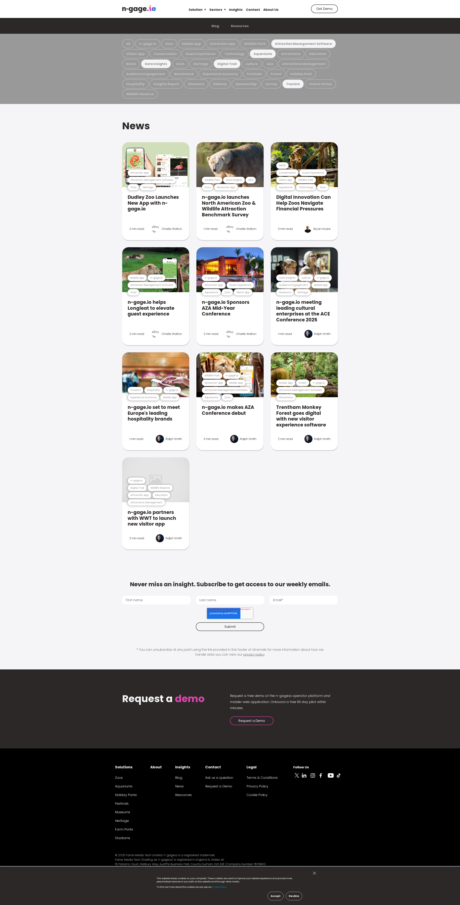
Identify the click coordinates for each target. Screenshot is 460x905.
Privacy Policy (257, 786)
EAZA (180, 64)
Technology (234, 54)
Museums (196, 84)
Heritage (200, 64)
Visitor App (135, 54)
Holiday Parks (126, 795)
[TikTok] (340, 777)
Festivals (254, 74)
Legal (252, 767)
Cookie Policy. (219, 886)
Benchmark (184, 74)
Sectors (215, 9)
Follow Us (301, 767)
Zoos (169, 43)
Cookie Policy (257, 795)
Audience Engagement (145, 74)
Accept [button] (275, 896)
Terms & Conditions (262, 777)
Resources (240, 26)
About (156, 767)
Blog (215, 26)
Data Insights (156, 64)
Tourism (293, 84)
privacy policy (253, 654)
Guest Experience (201, 54)
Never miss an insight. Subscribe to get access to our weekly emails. (230, 584)
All (128, 43)
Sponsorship (246, 84)
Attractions (290, 54)
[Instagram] (314, 777)
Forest (276, 74)
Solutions (123, 767)
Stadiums (122, 838)
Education (317, 54)
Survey (271, 84)
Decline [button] (294, 896)
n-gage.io (147, 43)
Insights (236, 9)
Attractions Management (304, 64)
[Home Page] (139, 8)
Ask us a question (219, 777)
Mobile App (191, 43)
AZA (270, 64)
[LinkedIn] (306, 777)
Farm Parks (124, 829)
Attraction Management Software (303, 43)
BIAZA (131, 64)
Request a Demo (251, 720)
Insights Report (166, 84)
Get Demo (324, 8)
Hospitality (135, 84)
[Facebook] (323, 777)
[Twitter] (297, 777)
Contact (253, 9)
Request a (163, 699)
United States (320, 84)
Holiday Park (301, 74)
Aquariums (263, 54)
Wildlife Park (255, 43)
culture (252, 64)
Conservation (165, 54)
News (136, 126)
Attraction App (222, 43)
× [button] (313, 873)
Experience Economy (220, 74)
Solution (196, 9)
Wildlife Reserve (140, 94)
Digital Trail (227, 64)
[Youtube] (332, 777)
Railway (220, 84)
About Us (271, 9)
